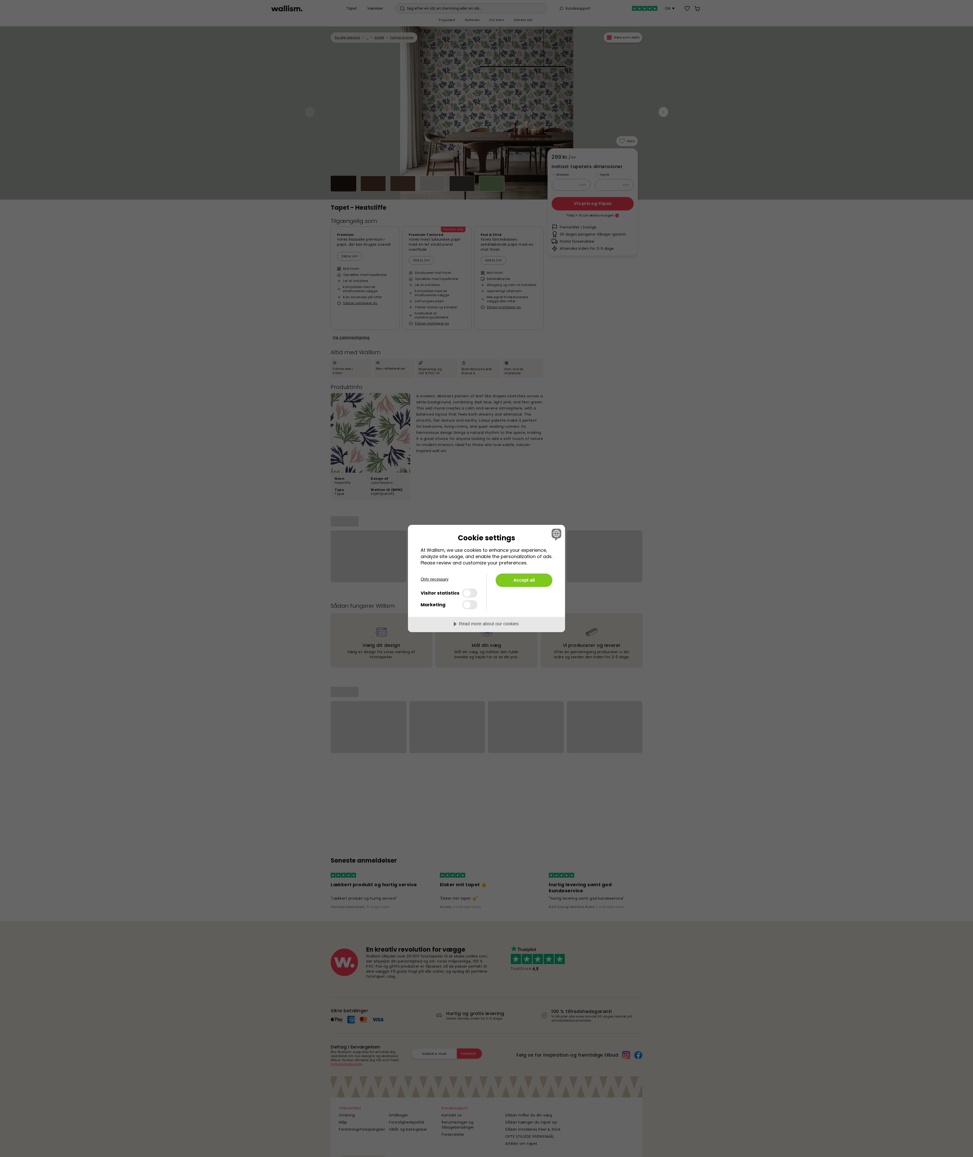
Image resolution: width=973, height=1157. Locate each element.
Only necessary (434, 579)
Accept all (524, 580)
